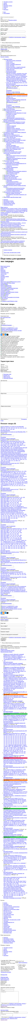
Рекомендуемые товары (9, 203)
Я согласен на (14, 37)
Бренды (5, 4)
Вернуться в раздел (5, 281)
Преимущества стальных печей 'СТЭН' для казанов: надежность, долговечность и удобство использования (14, 212)
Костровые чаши (7, 932)
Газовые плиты (7, 915)
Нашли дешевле (13, 329)
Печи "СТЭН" (4, 215)
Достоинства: (4, 380)
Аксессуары (3, 289)
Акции (5, 3)
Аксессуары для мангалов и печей (11, 919)
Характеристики (5, 288)
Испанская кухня (7, 931)
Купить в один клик (17, 1004)
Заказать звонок (13, 20)
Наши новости (4, 207)
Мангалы (5, 918)
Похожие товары (5, 292)
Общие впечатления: (6, 406)
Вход (4, 12)
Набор (2, 284)
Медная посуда (7, 910)
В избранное (9, 93)
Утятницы (5, 924)
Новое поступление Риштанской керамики (16, 220)
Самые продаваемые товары (7, 650)
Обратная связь (4, 977)
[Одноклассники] (3, 335)
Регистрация (6, 13)
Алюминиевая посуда (8, 922)
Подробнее (9, 90)
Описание (3, 286)
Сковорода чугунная (8, 908)
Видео (2, 296)
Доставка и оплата (7, 1)
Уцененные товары (8, 204)
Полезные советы (7, 5)
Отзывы (3, 290)
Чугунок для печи (7, 912)
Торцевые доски (7, 917)
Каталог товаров (5, 56)
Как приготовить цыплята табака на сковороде (12, 242)
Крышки (5, 923)
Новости (5, 7)
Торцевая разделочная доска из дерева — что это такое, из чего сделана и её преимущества (12, 226)
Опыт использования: (6, 371)
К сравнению (12, 438)
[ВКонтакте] (1, 335)
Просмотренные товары (6, 651)
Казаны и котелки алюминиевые (11, 906)
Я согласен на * (14, 1003)
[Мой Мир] (5, 335)
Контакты (5, 9)
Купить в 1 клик (10, 92)
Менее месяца (6, 376)
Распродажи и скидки (8, 202)
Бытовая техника (7, 928)
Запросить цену (13, 1018)
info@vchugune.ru (23, 962)
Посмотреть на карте (6, 972)
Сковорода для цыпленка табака (11, 909)
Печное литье (6, 926)
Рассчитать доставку (17, 330)
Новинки (5, 199)
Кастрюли (5, 904)
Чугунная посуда (7, 905)
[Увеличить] (10, 297)
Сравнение (17, 92)
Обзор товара (4, 283)
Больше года (6, 375)
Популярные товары (8, 201)
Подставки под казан (8, 914)
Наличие (3, 293)
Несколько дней (7, 374)
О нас (4, 8)
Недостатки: (4, 393)
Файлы (2, 294)
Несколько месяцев (8, 378)
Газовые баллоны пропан (9, 930)
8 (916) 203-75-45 (5, 978)
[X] (7, 335)
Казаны (5, 902)
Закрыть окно (4, 49)
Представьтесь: (4, 419)
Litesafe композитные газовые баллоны (15, 219)
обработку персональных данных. (17, 37)
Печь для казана (7, 913)
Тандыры (5, 921)
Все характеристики (5, 317)
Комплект (3, 285)
